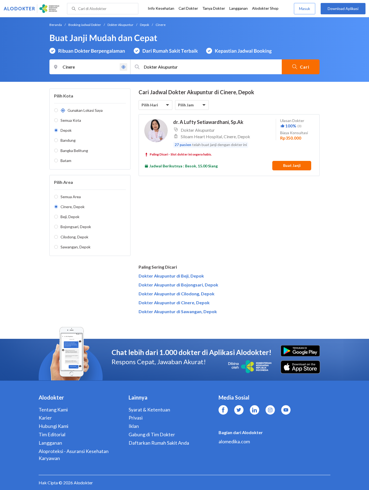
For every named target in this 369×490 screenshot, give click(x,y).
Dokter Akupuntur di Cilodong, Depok (176, 293)
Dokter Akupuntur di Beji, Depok (171, 275)
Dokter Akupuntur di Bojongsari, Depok (178, 284)
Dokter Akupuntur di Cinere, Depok (174, 302)
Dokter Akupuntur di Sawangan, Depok (178, 311)
